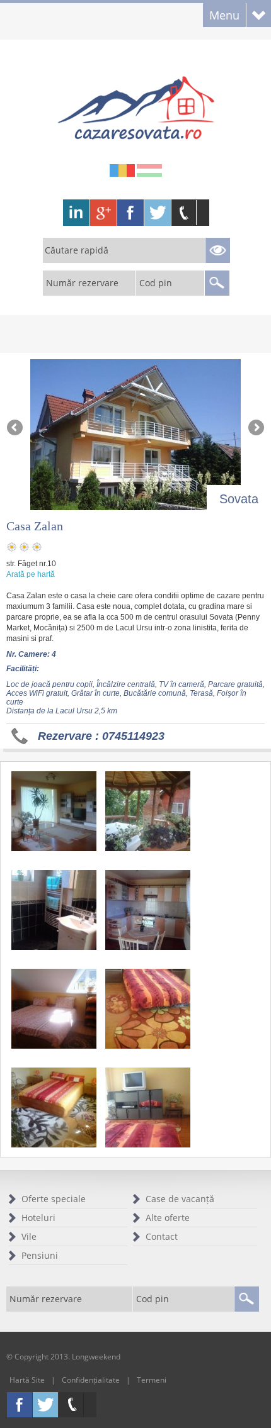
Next (255, 428)
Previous (15, 428)
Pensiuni (39, 1255)
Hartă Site (27, 1380)
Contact (162, 1236)
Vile (29, 1236)
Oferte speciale (53, 1199)
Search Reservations (217, 250)
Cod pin (155, 283)
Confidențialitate (91, 1380)
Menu (224, 15)
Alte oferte (168, 1218)
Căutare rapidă (76, 250)
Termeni (151, 1380)
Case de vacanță (180, 1199)
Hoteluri (38, 1218)
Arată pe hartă (30, 574)
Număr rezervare (82, 283)
